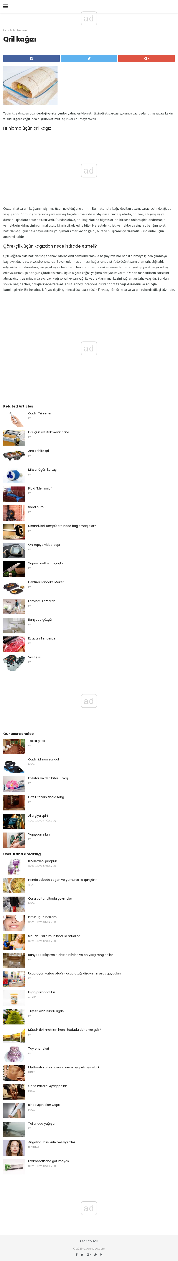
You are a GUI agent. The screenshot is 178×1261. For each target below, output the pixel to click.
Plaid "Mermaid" (40, 488)
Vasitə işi (34, 657)
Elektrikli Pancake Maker (46, 582)
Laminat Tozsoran (41, 601)
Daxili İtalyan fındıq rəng (46, 797)
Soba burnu (37, 507)
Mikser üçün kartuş (42, 469)
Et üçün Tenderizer (42, 638)
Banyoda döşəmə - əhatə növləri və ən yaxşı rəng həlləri (71, 955)
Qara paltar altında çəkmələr (50, 898)
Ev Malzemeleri (19, 30)
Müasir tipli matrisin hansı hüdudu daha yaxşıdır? (64, 1029)
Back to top (89, 1241)
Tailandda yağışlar (42, 1123)
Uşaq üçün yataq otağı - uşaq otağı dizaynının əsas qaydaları (74, 973)
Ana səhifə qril (38, 451)
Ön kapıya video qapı (44, 545)
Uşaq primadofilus (41, 992)
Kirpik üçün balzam (42, 917)
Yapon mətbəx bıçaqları (46, 563)
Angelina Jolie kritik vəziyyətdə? (52, 1142)
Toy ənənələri (38, 1048)
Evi (5, 30)
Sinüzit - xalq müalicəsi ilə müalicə (54, 936)
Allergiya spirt (38, 815)
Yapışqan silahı (39, 834)
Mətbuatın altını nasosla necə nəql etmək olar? (63, 1067)
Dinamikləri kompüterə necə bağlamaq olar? (62, 526)
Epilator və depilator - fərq (48, 778)
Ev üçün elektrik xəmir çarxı (48, 432)
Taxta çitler (36, 741)
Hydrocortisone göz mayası (48, 1161)
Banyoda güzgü (40, 619)
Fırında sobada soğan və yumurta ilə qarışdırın (62, 880)
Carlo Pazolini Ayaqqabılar (47, 1086)
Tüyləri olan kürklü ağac (46, 1011)
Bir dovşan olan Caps (44, 1105)
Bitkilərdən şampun (42, 861)
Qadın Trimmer (39, 413)
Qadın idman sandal (43, 759)
